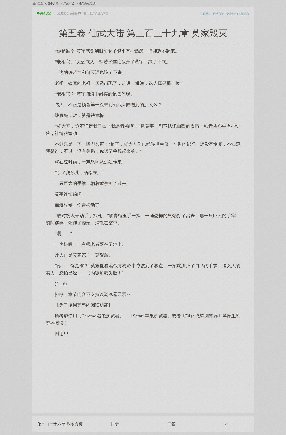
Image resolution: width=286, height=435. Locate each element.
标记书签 (205, 13)
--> (225, 424)
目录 (115, 424)
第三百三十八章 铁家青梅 (60, 424)
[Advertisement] (143, 372)
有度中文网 (51, 3)
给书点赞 (218, 13)
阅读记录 (243, 13)
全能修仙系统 (87, 3)
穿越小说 (68, 3)
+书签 (170, 424)
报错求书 (231, 13)
